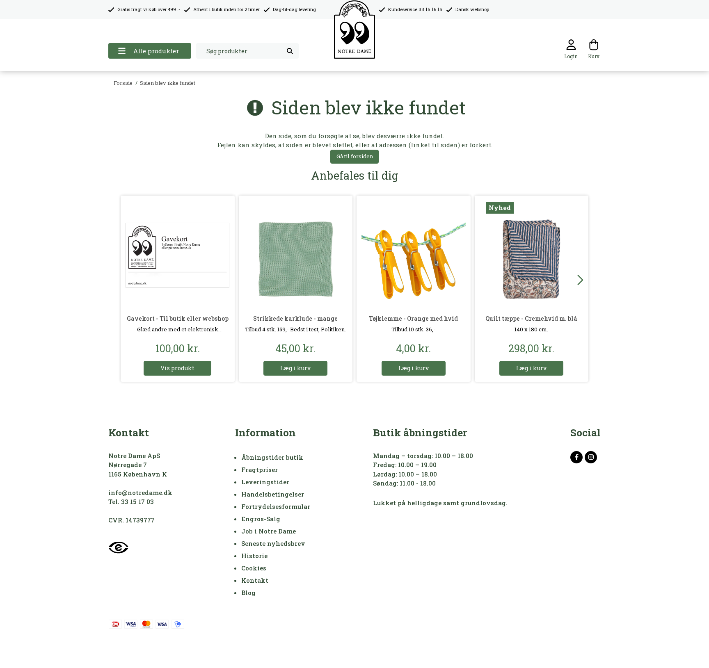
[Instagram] (591, 457)
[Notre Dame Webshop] (354, 29)
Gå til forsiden (354, 156)
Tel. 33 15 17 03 (131, 501)
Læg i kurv (295, 368)
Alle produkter (156, 51)
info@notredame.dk (140, 492)
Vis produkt (177, 368)
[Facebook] (576, 457)
